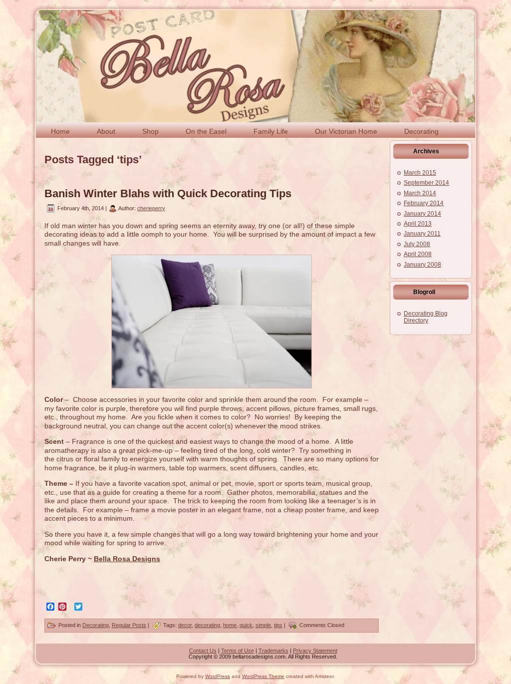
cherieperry (151, 208)
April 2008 (418, 254)
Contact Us (203, 651)
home (230, 625)
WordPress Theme (263, 676)
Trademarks (273, 651)
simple (263, 625)
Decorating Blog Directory (426, 317)
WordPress (217, 676)
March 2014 (420, 193)
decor (185, 625)
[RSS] (46, 654)
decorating (207, 625)
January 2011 (422, 233)
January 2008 (422, 264)
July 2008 (417, 244)
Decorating (95, 625)
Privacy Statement (315, 651)
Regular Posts (129, 625)
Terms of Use (237, 651)
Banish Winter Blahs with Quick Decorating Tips (167, 193)
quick (246, 625)
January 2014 (422, 213)
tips (278, 625)
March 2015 (420, 172)
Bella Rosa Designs (127, 559)
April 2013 (418, 223)
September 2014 (426, 182)
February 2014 (424, 203)
